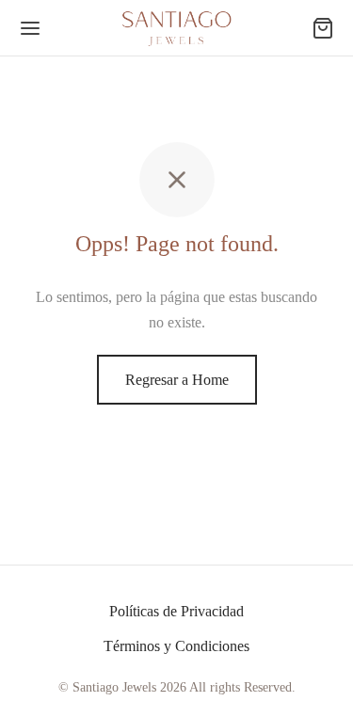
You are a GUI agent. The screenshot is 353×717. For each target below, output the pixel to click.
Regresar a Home (177, 380)
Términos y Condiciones (176, 646)
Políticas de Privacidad (176, 611)
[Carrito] (323, 28)
